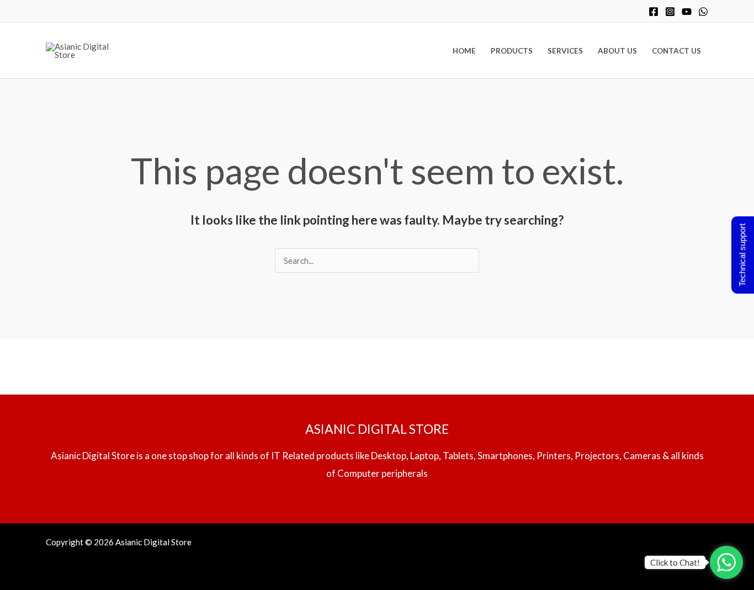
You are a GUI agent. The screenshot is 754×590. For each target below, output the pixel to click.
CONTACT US (676, 50)
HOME (464, 50)
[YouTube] (687, 12)
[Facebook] (654, 12)
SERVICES (565, 50)
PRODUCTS (512, 50)
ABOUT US (617, 50)
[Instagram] (670, 12)
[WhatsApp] (703, 12)
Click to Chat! (675, 562)
